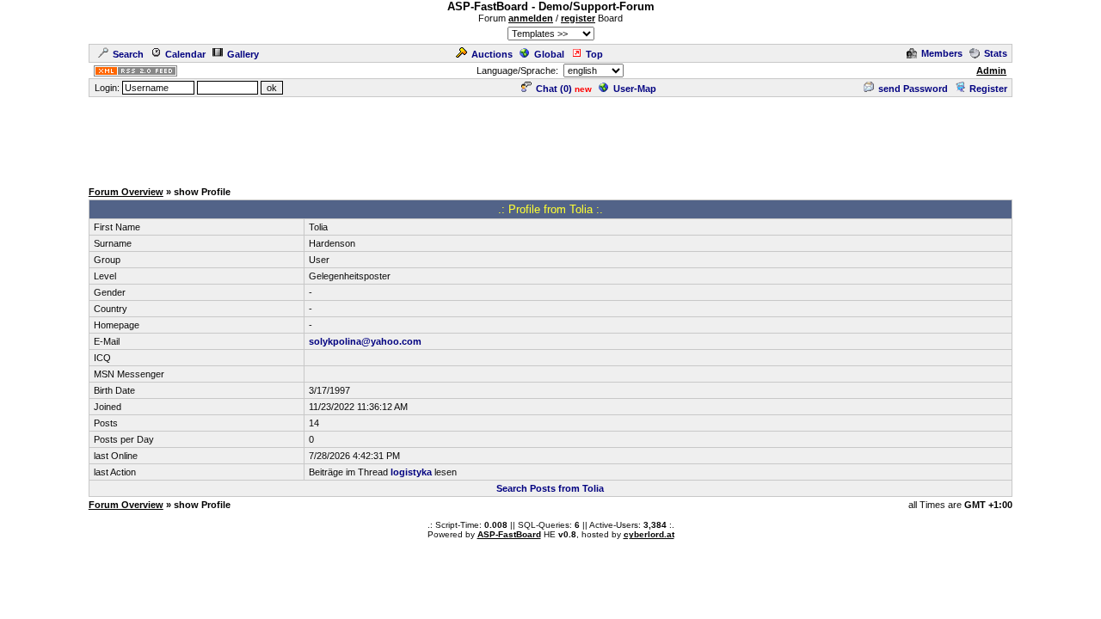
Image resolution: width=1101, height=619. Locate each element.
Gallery (243, 54)
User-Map (634, 88)
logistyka (411, 472)
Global (549, 54)
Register (988, 88)
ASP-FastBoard (509, 534)
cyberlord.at (649, 534)
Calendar (185, 54)
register (578, 18)
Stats (995, 53)
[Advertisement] (550, 137)
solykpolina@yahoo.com (365, 341)
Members (942, 53)
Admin (991, 70)
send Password (913, 88)
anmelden (530, 18)
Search (128, 54)
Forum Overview (126, 192)
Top (594, 54)
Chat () (554, 88)
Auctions (492, 54)
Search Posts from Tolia (550, 488)
